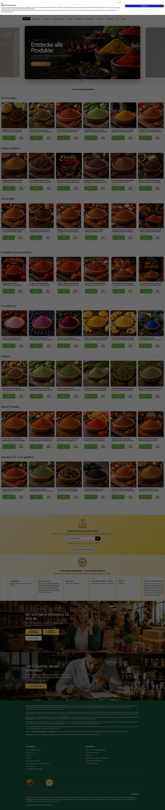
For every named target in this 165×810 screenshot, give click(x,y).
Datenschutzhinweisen (115, 7)
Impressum (119, 2)
